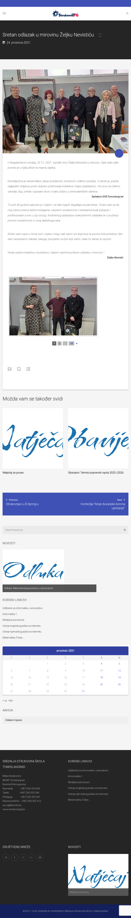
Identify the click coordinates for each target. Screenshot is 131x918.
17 (83, 677)
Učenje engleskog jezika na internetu (22, 625)
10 (71, 343)
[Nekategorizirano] (119, 153)
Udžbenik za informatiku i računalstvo (23, 608)
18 (101, 677)
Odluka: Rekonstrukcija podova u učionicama (28, 588)
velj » (10, 700)
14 (29, 677)
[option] (49, 571)
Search (126, 529)
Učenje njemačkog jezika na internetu (22, 631)
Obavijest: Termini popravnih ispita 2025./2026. (96, 472)
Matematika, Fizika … (13, 637)
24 (83, 684)
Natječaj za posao (13, 472)
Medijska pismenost (13, 620)
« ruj (5, 700)
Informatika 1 (10, 614)
